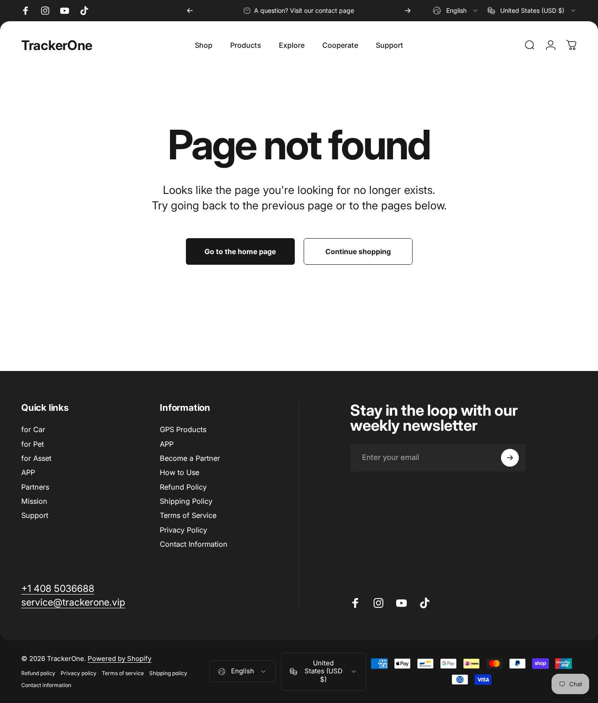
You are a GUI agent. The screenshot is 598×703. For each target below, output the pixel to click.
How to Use (179, 472)
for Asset (36, 458)
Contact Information (194, 544)
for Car (33, 429)
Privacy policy (78, 673)
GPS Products (183, 429)
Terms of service (123, 673)
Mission (34, 501)
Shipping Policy (186, 501)
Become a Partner (190, 458)
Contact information (46, 685)
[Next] (407, 10)
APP (28, 472)
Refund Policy (183, 487)
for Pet (32, 444)
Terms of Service (188, 515)
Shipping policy (168, 673)
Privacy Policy (183, 529)
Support (34, 515)
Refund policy (38, 673)
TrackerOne (57, 45)
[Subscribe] (510, 458)
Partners (35, 487)
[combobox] (456, 10)
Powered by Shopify (119, 658)
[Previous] (190, 10)
